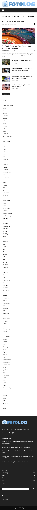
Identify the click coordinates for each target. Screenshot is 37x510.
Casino (5, 149)
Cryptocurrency (7, 172)
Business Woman (7, 136)
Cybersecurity (6, 177)
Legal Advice (6, 280)
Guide (4, 246)
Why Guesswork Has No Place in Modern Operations (16, 447)
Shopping (5, 347)
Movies (5, 300)
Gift (4, 244)
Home (3, 14)
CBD (4, 151)
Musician (5, 308)
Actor (4, 100)
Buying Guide (6, 141)
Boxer (4, 131)
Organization (6, 318)
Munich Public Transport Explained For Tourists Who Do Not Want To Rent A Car (17, 457)
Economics (6, 193)
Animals (5, 108)
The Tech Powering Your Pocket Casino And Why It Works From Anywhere (17, 442)
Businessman (6, 139)
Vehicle (5, 395)
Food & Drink (6, 226)
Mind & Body (6, 290)
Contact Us (5, 499)
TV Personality (7, 388)
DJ (3, 190)
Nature (5, 311)
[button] (3, 10)
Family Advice (6, 208)
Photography (6, 329)
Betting (5, 121)
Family (4, 205)
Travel (4, 385)
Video (4, 398)
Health (4, 252)
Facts (4, 203)
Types (4, 390)
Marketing (5, 288)
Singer (4, 349)
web (4, 400)
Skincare (5, 354)
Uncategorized (7, 393)
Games (5, 239)
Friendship (5, 229)
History (5, 254)
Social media (6, 365)
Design (5, 185)
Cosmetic (5, 167)
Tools (4, 383)
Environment (6, 200)
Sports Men (6, 370)
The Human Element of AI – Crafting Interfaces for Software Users (18, 451)
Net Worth (6, 313)
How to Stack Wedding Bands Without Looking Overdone (17, 462)
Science (5, 341)
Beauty (5, 118)
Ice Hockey (6, 264)
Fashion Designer (7, 213)
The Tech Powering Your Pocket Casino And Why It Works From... (17, 47)
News (4, 316)
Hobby (4, 257)
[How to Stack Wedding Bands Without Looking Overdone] (6, 87)
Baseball (5, 113)
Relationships (6, 336)
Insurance (5, 272)
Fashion (5, 211)
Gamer (5, 236)
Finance (5, 221)
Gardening (5, 241)
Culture (5, 175)
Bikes (4, 123)
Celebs (4, 154)
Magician (5, 285)
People (5, 323)
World (4, 406)
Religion (5, 339)
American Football (8, 105)
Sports (4, 367)
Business (5, 134)
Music (4, 306)
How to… (5, 262)
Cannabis (5, 144)
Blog (4, 128)
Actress (5, 103)
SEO (4, 344)
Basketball (6, 116)
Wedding (5, 403)
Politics (5, 331)
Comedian (5, 159)
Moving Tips (6, 303)
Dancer (5, 180)
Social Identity (6, 359)
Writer (4, 408)
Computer (5, 164)
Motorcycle (6, 298)
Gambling (5, 234)
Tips (4, 380)
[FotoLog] (18, 4)
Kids (4, 275)
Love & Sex (6, 282)
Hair (4, 249)
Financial (5, 223)
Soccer (5, 357)
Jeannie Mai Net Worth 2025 (13, 22)
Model (4, 293)
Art (3, 110)
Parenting (5, 321)
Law (4, 277)
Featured (5, 218)
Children (5, 157)
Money (5, 295)
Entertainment (7, 198)
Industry (5, 270)
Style (4, 372)
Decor (4, 182)
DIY (4, 187)
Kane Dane (4, 24)
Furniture (5, 231)
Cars (4, 146)
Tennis (4, 377)
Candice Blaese (5, 50)
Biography (5, 126)
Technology (6, 375)
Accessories (6, 98)
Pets (4, 326)
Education (5, 195)
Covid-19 (5, 169)
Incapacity (5, 267)
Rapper (5, 334)
